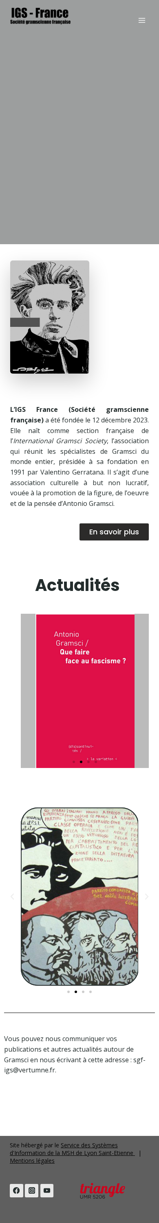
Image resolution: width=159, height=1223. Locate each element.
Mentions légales (32, 1160)
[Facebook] (16, 1190)
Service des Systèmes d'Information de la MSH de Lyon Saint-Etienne (72, 1149)
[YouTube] (47, 1190)
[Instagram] (31, 1190)
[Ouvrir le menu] (141, 20)
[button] (74, 762)
